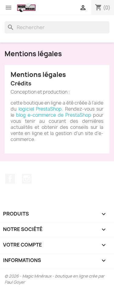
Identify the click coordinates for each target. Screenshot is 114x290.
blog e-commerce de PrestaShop (53, 115)
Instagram (27, 179)
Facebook (10, 179)
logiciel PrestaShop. (42, 109)
